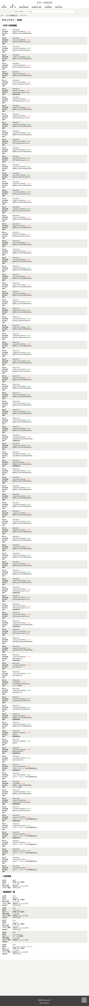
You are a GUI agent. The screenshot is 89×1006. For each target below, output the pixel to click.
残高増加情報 (48, 7)
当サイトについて (45, 1000)
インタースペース (17, 934)
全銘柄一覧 (13, 7)
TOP (2, 15)
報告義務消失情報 (36, 7)
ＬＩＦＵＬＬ (16, 910)
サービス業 (15, 884)
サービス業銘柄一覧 (11, 15)
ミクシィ (15, 922)
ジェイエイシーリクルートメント (22, 946)
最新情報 (4, 7)
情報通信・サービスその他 (20, 886)
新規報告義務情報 (23, 7)
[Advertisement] (44, 980)
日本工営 (15, 898)
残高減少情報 (58, 7)
